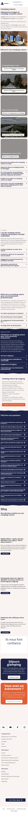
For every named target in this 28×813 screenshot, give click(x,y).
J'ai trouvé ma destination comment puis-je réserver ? (12, 423)
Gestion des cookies (11, 808)
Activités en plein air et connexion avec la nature (12, 255)
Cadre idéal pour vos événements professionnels (12, 368)
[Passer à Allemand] (11, 722)
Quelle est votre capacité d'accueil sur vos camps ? (12, 452)
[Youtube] (10, 727)
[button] (14, 163)
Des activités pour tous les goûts (11, 317)
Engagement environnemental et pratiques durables (12, 260)
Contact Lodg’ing (18, 5)
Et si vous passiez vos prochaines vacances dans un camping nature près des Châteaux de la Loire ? (12, 174)
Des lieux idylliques (7, 355)
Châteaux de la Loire (6, 739)
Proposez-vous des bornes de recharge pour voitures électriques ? (12, 473)
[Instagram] (24, 727)
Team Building (5, 774)
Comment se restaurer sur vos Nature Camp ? (11, 478)
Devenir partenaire (6, 755)
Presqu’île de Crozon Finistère (9, 736)
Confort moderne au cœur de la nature (11, 250)
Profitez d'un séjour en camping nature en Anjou (11, 179)
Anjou (2, 744)
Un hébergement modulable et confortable (11, 360)
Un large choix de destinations (11, 325)
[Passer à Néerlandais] (5, 722)
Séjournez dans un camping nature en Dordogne (12, 168)
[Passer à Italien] (8, 722)
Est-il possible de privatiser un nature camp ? (11, 457)
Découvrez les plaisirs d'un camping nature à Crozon (13, 163)
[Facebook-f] (17, 727)
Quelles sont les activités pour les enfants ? (12, 499)
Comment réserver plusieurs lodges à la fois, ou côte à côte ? (11, 431)
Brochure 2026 (5, 765)
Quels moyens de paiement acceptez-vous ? (12, 443)
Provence (3, 746)
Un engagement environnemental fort (12, 321)
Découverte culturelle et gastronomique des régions (10, 265)
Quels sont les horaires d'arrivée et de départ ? (11, 486)
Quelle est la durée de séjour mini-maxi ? (12, 426)
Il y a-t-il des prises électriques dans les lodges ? (11, 448)
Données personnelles (21, 808)
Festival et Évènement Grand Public (10, 776)
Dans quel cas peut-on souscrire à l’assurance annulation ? (10, 439)
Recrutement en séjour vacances (9, 757)
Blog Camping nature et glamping (9, 760)
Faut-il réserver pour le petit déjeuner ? (11, 434)
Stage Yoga (4, 781)
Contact (3, 753)
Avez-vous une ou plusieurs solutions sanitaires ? (11, 461)
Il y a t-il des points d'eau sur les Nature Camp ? (11, 496)
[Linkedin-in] (3, 727)
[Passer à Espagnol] (13, 722)
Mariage (3, 771)
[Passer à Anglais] (3, 722)
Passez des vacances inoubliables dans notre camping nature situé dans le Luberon (12, 185)
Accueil (3, 808)
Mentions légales (14, 811)
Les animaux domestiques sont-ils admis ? (12, 469)
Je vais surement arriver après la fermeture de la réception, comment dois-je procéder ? (12, 490)
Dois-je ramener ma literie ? (8, 481)
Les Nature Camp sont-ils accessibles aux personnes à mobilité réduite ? (12, 465)
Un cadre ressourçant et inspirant (12, 313)
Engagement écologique (9, 364)
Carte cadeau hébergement (8, 762)
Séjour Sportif (4, 779)
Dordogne (4, 741)
